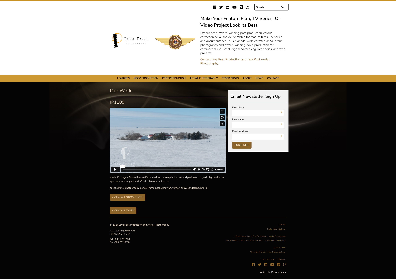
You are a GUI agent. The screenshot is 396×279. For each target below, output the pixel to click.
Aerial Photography (204, 78)
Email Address (257, 131)
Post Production (174, 78)
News (259, 78)
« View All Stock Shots (127, 197)
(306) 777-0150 (122, 239)
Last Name (257, 119)
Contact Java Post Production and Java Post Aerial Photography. (234, 61)
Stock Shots (230, 78)
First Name (257, 107)
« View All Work (123, 210)
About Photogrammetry (275, 240)
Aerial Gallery (231, 240)
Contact (273, 78)
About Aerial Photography (251, 240)
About (247, 78)
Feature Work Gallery (276, 229)
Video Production (146, 78)
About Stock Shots (258, 252)
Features (123, 78)
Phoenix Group (278, 272)
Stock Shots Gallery (277, 252)
